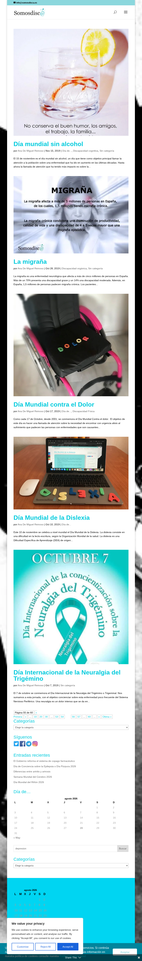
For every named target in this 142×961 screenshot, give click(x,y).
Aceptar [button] (125, 952)
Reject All (46, 946)
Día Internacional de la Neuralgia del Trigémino (67, 675)
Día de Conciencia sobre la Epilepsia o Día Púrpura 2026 (45, 766)
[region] (45, 936)
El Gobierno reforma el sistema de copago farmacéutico (44, 761)
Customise (23, 946)
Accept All (68, 946)
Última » (107, 716)
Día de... (67, 150)
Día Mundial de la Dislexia (52, 517)
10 (35, 716)
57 (79, 716)
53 (56, 716)
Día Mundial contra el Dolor (54, 404)
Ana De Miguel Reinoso (30, 150)
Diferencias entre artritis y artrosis (32, 771)
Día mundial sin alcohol (48, 143)
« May (17, 837)
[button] (125, 14)
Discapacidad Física (84, 411)
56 (73, 716)
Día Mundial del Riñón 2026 (29, 782)
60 (89, 716)
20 (40, 716)
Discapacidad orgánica (74, 268)
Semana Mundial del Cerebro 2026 (33, 776)
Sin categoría (107, 150)
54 (62, 716)
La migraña (30, 261)
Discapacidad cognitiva (85, 150)
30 (46, 716)
